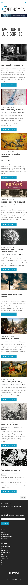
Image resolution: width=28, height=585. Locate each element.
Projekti (3, 565)
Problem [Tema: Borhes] (10, 424)
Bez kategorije (4, 550)
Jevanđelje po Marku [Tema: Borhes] (11, 295)
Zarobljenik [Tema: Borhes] (11, 382)
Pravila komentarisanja (6, 536)
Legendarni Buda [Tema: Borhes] (13, 110)
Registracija (4, 538)
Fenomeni (14, 573)
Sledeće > (23, 497)
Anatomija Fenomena (7, 63)
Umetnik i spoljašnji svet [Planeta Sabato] (11, 506)
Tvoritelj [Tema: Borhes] (10, 339)
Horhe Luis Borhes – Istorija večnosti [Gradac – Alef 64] (12, 251)
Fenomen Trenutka (5, 552)
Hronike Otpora (4, 556)
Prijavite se (5, 523)
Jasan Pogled (4, 558)
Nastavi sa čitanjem (9, 85)
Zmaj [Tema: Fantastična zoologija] (10, 155)
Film (2, 554)
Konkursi (3, 560)
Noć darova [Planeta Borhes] (12, 65)
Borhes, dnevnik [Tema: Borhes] (13, 202)
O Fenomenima (5, 534)
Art (2, 548)
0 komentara (22, 68)
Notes (2, 562)
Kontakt (3, 532)
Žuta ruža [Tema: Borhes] (10, 470)
